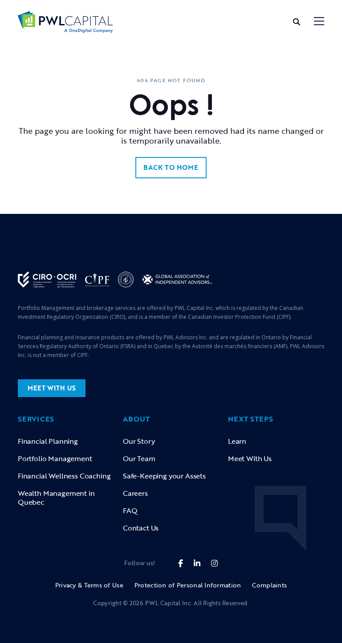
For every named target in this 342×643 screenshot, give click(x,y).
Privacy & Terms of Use (89, 585)
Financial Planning (48, 441)
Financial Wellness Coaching (64, 475)
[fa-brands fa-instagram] (214, 563)
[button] (319, 22)
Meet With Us (250, 458)
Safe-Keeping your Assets (164, 475)
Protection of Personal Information (187, 585)
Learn (237, 441)
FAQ (130, 510)
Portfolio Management (55, 458)
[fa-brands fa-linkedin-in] (197, 563)
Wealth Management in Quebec (56, 497)
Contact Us (141, 527)
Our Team (139, 458)
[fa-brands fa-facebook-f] (180, 563)
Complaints (269, 585)
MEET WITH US (52, 388)
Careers (135, 493)
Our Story (139, 441)
